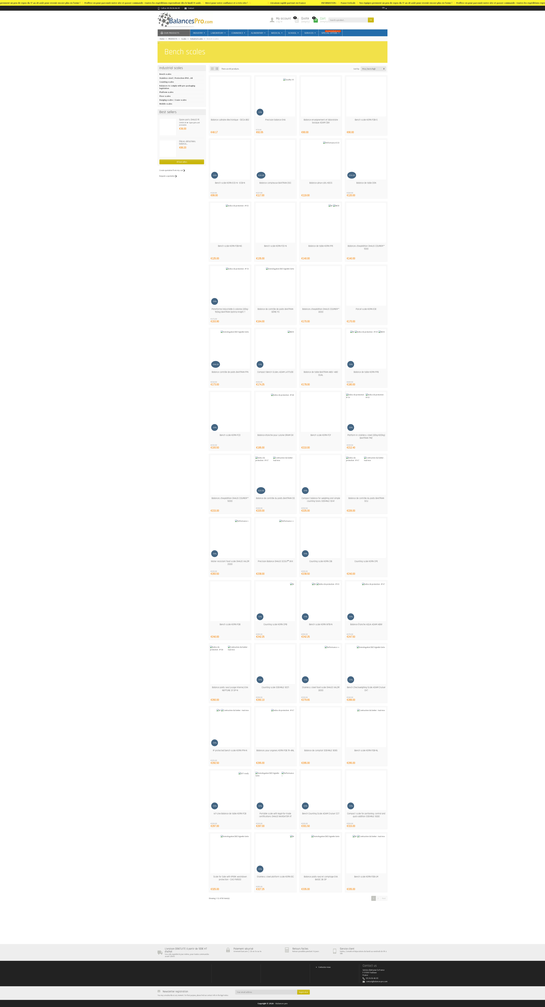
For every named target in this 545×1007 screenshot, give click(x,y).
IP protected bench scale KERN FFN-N (230, 750)
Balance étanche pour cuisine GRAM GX (275, 435)
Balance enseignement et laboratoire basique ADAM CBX (321, 121)
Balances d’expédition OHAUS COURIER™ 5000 (230, 500)
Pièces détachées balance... (187, 142)
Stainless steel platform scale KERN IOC (275, 876)
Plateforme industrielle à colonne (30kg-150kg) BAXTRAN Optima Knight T (230, 310)
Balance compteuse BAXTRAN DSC (275, 182)
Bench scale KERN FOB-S (366, 119)
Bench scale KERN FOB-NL (366, 750)
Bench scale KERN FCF (321, 435)
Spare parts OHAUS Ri (189, 119)
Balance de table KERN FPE (320, 246)
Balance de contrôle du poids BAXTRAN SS (275, 498)
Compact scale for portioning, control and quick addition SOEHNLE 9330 (366, 815)
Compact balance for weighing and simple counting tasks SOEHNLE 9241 (321, 500)
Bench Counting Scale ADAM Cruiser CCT (320, 813)
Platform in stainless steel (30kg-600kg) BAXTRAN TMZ (366, 437)
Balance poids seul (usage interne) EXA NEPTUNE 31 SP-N (230, 689)
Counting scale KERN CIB (320, 561)
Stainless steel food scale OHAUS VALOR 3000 (320, 689)
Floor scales (165, 96)
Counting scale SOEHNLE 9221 (275, 687)
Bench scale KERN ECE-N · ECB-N (230, 182)
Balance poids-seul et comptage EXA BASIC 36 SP (321, 878)
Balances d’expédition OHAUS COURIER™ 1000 (366, 247)
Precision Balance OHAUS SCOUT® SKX (275, 561)
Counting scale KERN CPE (366, 561)
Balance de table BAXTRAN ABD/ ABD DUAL (321, 373)
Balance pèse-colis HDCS (320, 182)
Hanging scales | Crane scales (172, 100)
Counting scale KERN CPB (275, 624)
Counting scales (166, 82)
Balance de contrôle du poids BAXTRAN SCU (366, 500)
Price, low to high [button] (369, 69)
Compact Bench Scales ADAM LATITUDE (275, 372)
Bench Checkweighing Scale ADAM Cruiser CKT (366, 689)
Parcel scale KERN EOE (366, 309)
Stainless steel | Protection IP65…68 (176, 78)
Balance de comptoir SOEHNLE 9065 (320, 750)
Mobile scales (165, 103)
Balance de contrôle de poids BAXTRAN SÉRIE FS (275, 310)
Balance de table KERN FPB (366, 372)
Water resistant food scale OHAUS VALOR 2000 (230, 563)
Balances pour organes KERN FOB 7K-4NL (275, 750)
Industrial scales (171, 68)
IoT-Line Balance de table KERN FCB (230, 813)
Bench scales (165, 74)
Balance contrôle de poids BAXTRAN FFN (230, 372)
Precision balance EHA (275, 119)
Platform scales (166, 92)
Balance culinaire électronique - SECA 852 (230, 119)
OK (371, 20)
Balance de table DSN (366, 182)
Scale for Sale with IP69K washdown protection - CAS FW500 (230, 878)
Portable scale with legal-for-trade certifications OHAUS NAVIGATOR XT (275, 815)
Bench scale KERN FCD (230, 435)
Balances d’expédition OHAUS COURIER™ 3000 (320, 310)
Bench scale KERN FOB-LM (366, 876)
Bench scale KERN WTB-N (320, 624)
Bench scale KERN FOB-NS (230, 246)
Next (384, 898)
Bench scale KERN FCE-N (275, 246)
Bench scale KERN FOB (230, 624)
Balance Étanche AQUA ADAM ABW (366, 624)
